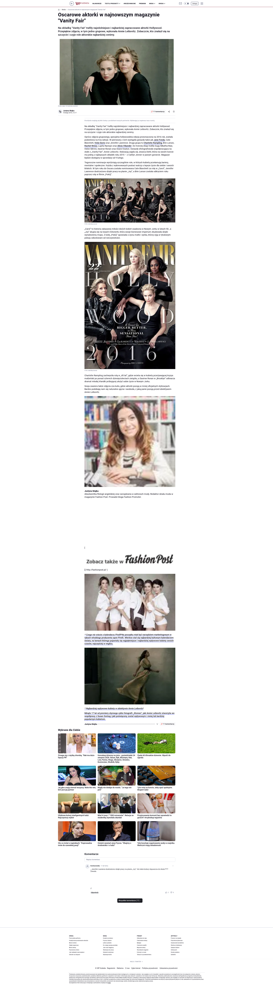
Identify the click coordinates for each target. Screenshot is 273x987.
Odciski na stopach (74, 954)
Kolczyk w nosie (141, 952)
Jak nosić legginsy (108, 947)
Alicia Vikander (124, 146)
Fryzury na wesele (176, 938)
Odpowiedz (94, 892)
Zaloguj (194, 3)
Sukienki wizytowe (108, 952)
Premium (142, 3)
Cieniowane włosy (142, 940)
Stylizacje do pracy (108, 950)
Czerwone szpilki (142, 945)
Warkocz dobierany (176, 945)
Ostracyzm (174, 950)
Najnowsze (96, 3)
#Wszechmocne (130, 3)
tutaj (109, 982)
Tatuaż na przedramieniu (144, 954)
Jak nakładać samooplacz (76, 952)
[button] (186, 3)
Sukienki (173, 954)
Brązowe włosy (141, 947)
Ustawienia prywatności (168, 968)
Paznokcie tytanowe (176, 940)
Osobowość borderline (177, 943)
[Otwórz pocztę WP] (180, 3)
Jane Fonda (159, 140)
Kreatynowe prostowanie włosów (78, 940)
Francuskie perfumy (75, 938)
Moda (151, 3)
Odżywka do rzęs (142, 938)
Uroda (161, 3)
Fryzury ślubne (107, 940)
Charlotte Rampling (153, 143)
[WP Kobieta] (84, 3)
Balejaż (139, 943)
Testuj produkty (111, 3)
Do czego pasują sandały (110, 945)
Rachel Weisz (90, 146)
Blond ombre (72, 943)
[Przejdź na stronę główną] (72, 5)
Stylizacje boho (107, 954)
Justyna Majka (68, 111)
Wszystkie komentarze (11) (129, 900)
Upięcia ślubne (175, 947)
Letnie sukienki (107, 943)
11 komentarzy (159, 112)
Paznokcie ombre (74, 950)
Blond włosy (72, 947)
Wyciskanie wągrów (142, 950)
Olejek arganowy (74, 945)
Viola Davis (99, 143)
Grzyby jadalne (175, 952)
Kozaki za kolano (108, 938)
